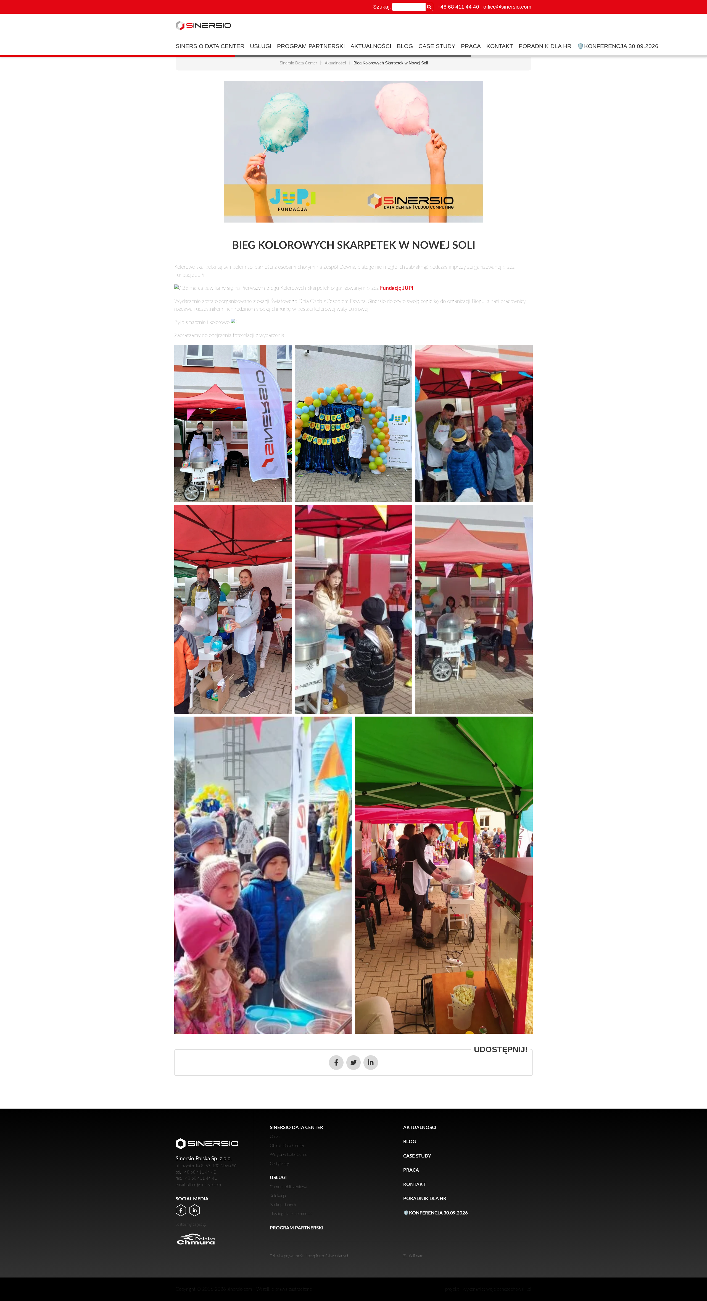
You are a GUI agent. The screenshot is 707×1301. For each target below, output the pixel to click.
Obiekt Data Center (287, 1146)
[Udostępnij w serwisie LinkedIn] (370, 1062)
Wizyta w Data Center (289, 1155)
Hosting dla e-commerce (291, 1214)
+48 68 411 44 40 (458, 7)
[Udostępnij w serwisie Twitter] (353, 1062)
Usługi (260, 46)
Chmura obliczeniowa (288, 1187)
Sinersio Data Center (210, 46)
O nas (275, 1137)
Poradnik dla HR (545, 46)
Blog (405, 46)
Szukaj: (382, 7)
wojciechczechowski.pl (508, 1289)
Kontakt (499, 46)
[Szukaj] (429, 7)
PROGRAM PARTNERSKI (311, 46)
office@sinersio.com (507, 7)
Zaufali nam (413, 1256)
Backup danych (283, 1205)
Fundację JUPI (396, 288)
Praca (471, 46)
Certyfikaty (279, 1164)
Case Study (436, 46)
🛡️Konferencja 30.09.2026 (617, 46)
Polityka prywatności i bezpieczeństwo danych (309, 1256)
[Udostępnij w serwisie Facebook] (336, 1062)
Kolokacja (278, 1196)
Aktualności (370, 46)
